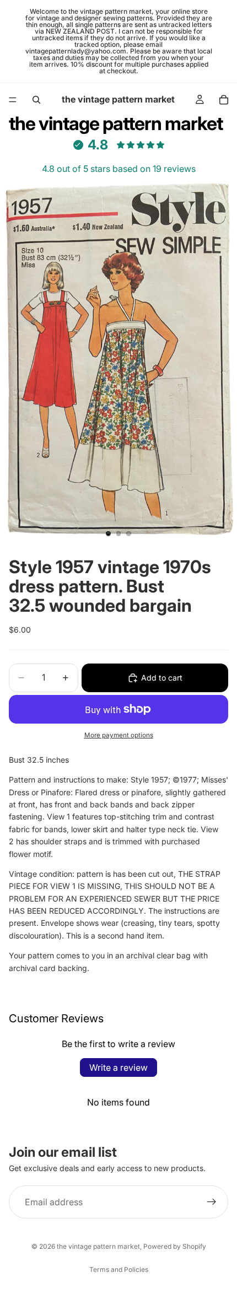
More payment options (118, 735)
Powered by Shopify (174, 1246)
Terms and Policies (118, 1269)
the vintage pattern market (98, 1246)
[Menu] (12, 99)
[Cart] (224, 100)
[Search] (36, 100)
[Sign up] (211, 1202)
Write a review (118, 1067)
